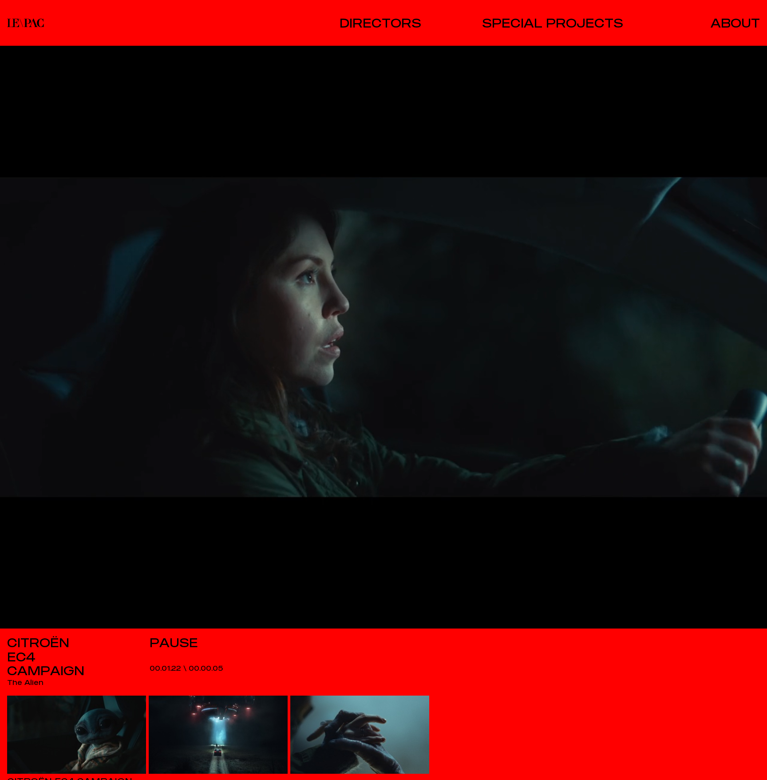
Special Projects (552, 23)
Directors (380, 23)
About (735, 23)
